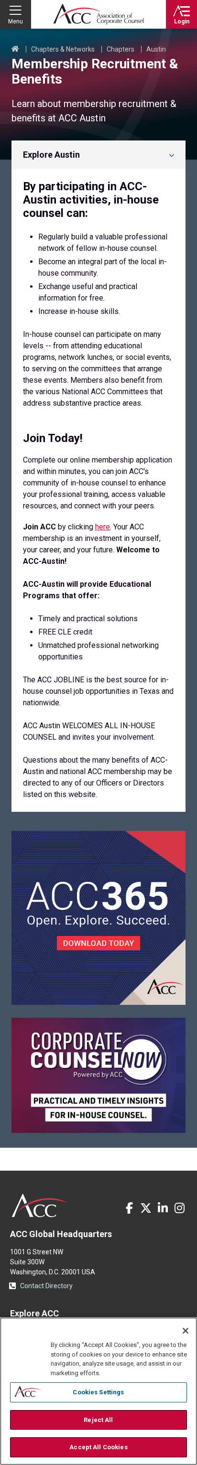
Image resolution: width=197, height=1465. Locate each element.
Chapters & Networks (63, 49)
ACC (40, 1205)
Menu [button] (15, 21)
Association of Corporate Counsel (98, 14)
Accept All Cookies (98, 1447)
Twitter (145, 1208)
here (102, 526)
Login (181, 21)
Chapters (120, 49)
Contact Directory (46, 1286)
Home (15, 49)
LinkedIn (162, 1208)
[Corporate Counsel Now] (98, 1130)
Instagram (179, 1208)
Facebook (129, 1208)
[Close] (185, 1330)
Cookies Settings (98, 1392)
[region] (98, 1391)
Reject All (98, 1419)
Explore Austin (51, 155)
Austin (156, 49)
